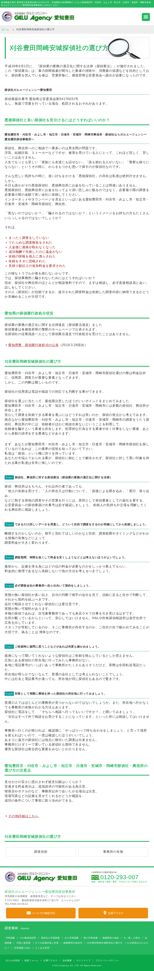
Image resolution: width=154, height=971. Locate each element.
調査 (38, 500)
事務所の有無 (113, 851)
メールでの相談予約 (43, 913)
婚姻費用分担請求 (72, 943)
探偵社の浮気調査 (50, 938)
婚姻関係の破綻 (110, 938)
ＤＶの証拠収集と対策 (47, 943)
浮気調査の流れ (22, 948)
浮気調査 (10, 938)
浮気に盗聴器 (23, 943)
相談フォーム (31, 960)
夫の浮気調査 (72, 938)
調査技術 (41, 851)
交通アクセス (116, 913)
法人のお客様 (13, 960)
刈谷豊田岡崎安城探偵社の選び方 (105, 943)
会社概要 (67, 960)
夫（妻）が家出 (132, 938)
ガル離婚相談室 (28, 938)
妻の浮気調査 (91, 938)
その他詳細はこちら (23, 815)
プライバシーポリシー (107, 960)
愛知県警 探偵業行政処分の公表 (33, 344)
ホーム (5, 29)
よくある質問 (42, 948)
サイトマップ (83, 960)
